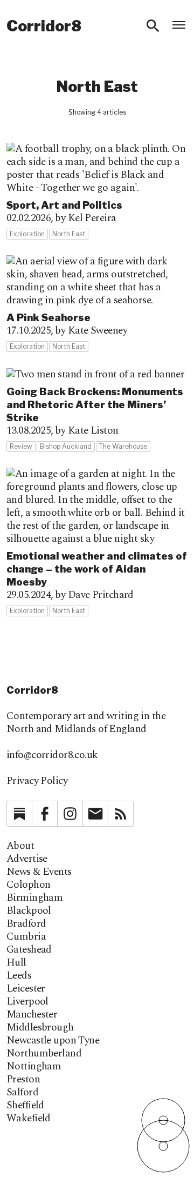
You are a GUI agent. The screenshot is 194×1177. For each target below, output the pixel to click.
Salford (22, 1092)
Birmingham (34, 898)
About (20, 846)
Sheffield (25, 1105)
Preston (23, 1079)
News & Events (39, 872)
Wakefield (28, 1118)
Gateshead (29, 949)
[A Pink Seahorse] (97, 304)
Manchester (31, 1014)
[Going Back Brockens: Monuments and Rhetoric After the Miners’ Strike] (97, 410)
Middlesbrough (40, 1027)
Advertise (26, 859)
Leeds (18, 975)
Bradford (26, 923)
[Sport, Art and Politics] (97, 191)
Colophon (28, 885)
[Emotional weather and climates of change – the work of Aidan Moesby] (97, 542)
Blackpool (28, 911)
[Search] (153, 26)
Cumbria (26, 936)
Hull (16, 962)
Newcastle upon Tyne (52, 1040)
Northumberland (43, 1053)
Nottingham (33, 1066)
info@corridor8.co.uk (52, 755)
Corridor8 (43, 26)
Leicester (25, 988)
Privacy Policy (36, 781)
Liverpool (27, 1001)
